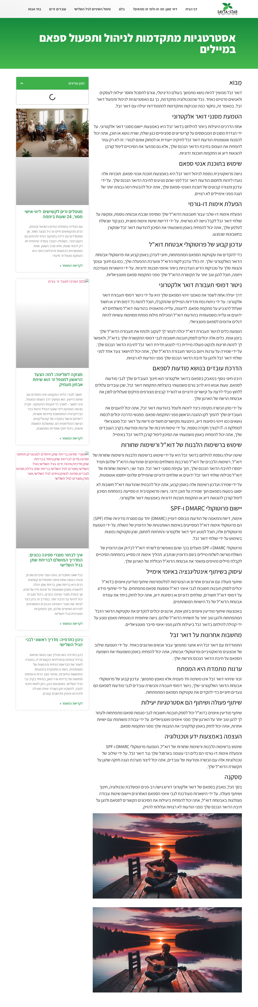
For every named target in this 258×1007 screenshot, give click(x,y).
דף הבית (191, 9)
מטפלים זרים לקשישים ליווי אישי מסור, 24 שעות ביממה (54, 214)
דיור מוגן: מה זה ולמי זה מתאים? (155, 9)
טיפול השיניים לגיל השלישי (92, 9)
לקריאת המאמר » (71, 265)
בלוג (122, 9)
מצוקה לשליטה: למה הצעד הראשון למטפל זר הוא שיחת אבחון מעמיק (58, 379)
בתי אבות (34, 9)
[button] (21, 83)
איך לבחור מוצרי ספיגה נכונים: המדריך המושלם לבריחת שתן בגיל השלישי (56, 560)
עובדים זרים (57, 9)
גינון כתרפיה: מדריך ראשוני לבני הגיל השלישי (54, 642)
